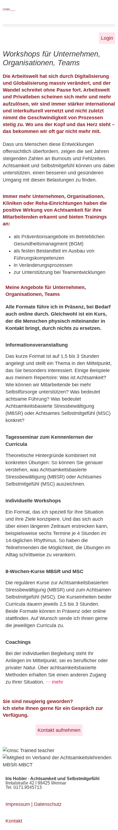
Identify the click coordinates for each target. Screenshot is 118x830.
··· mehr (54, 682)
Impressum (17, 804)
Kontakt (13, 821)
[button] (59, 25)
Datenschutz (47, 804)
